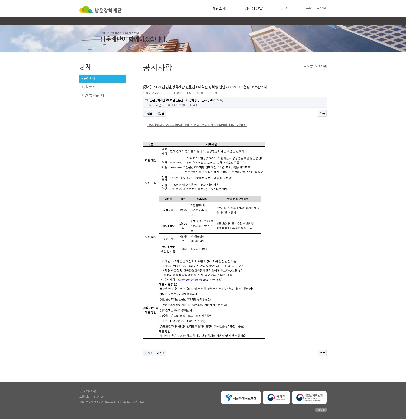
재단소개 (219, 8)
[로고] (100, 9)
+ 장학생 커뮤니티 (92, 95)
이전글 (148, 113)
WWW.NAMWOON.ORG (215, 266)
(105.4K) (186, 100)
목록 (322, 113)
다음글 (160, 113)
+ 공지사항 (88, 78)
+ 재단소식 (88, 87)
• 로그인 (307, 7)
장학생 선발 (253, 8)
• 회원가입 (320, 7)
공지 (284, 8)
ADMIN (321, 410)
